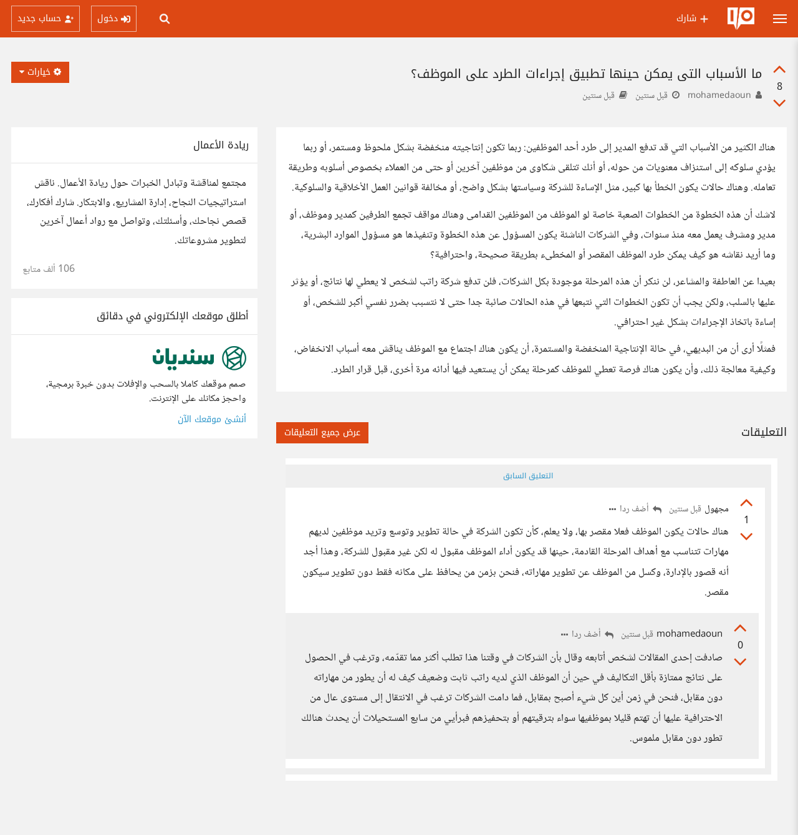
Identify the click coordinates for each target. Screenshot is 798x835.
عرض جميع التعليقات (322, 432)
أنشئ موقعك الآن (212, 419)
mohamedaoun (719, 96)
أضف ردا (635, 509)
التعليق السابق (528, 476)
